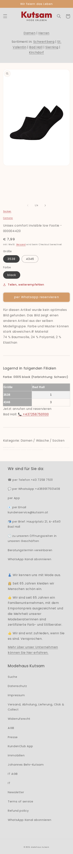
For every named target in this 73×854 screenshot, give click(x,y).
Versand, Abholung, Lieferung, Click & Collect (36, 707)
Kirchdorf (36, 52)
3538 (11, 259)
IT (9, 783)
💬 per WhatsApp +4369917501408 (34, 489)
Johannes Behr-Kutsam (26, 765)
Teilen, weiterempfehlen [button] (26, 285)
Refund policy (18, 811)
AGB (11, 728)
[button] (5, 16)
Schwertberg (44, 41)
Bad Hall (35, 47)
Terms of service (20, 801)
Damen (29, 33)
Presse (13, 737)
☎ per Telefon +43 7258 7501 (30, 480)
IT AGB (13, 774)
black (11, 275)
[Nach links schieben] (27, 205)
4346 (30, 259)
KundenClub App (20, 746)
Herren (43, 33)
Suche (12, 677)
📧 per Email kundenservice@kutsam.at (28, 509)
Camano (8, 218)
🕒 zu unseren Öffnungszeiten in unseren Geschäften (32, 538)
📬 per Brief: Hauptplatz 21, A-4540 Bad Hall (34, 524)
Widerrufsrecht (19, 719)
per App (14, 498)
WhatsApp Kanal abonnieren (29, 559)
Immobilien (16, 755)
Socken (7, 211)
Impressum (16, 695)
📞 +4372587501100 (33, 414)
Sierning (51, 47)
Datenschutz (17, 686)
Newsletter (16, 792)
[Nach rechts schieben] (45, 205)
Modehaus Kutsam (40, 847)
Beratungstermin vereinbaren (30, 550)
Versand (21, 244)
